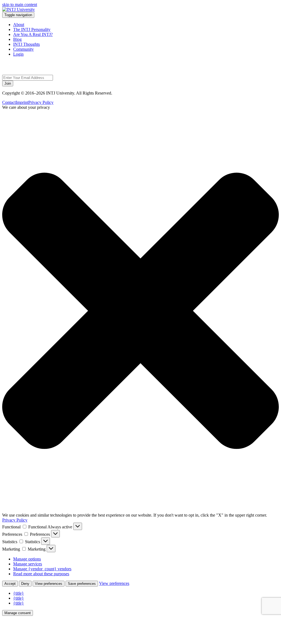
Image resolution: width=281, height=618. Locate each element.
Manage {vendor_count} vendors (42, 568)
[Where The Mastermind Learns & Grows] (18, 9)
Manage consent (17, 613)
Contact (9, 102)
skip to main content (19, 4)
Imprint (22, 102)
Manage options (27, 559)
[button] (140, 311)
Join (7, 83)
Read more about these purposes (41, 573)
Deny (25, 584)
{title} (18, 593)
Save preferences (82, 584)
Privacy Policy (41, 102)
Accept (10, 584)
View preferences (48, 584)
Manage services (27, 564)
